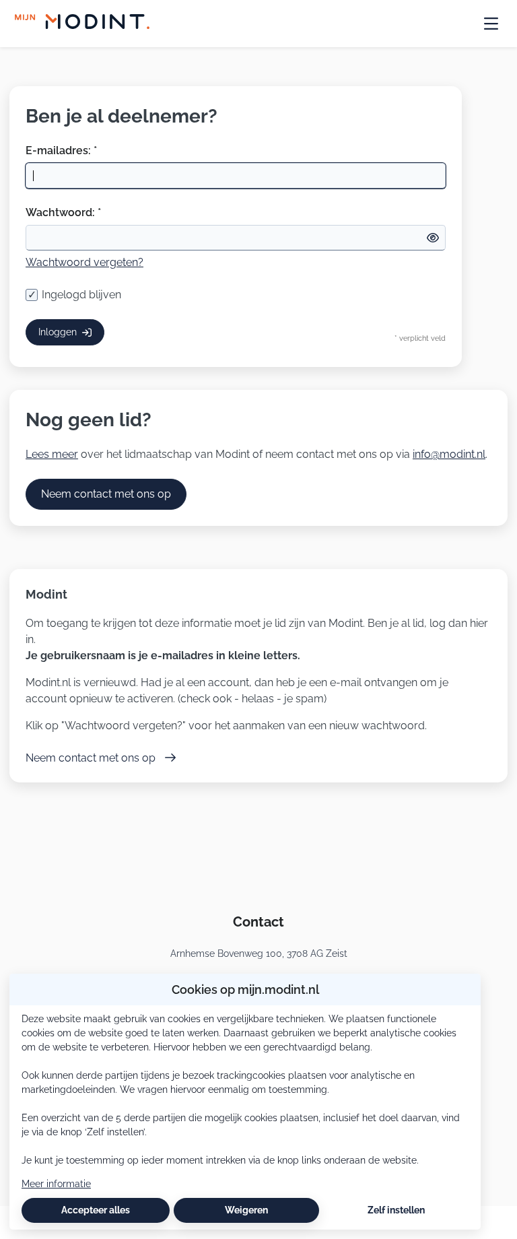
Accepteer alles (95, 1210)
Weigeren (246, 1210)
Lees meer (52, 454)
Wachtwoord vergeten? (84, 262)
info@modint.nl (449, 454)
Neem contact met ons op (106, 494)
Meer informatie (56, 1183)
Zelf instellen (396, 1210)
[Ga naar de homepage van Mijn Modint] (82, 23)
